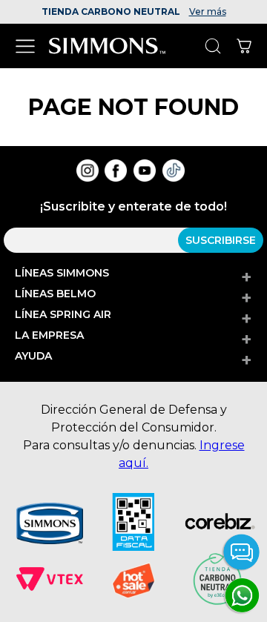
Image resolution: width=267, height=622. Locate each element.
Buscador (212, 46)
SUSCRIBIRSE (220, 240)
